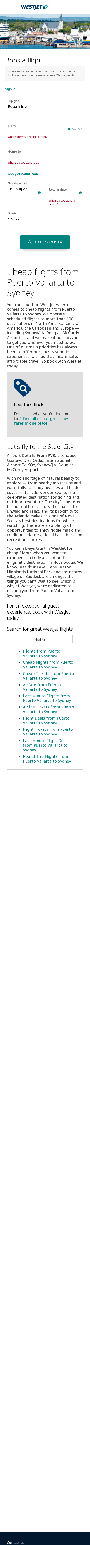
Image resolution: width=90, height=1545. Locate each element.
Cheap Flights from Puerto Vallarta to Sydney (48, 665)
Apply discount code (23, 174)
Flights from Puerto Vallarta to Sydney (41, 653)
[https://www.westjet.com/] (34, 9)
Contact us (15, 1542)
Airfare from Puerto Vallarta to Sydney (42, 687)
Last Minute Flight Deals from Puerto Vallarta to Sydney (46, 745)
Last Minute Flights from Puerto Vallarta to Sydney (47, 698)
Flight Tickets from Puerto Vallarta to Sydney (48, 732)
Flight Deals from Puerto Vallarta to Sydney (46, 720)
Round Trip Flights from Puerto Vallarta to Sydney (47, 759)
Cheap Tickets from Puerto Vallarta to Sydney (48, 676)
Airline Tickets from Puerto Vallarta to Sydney (48, 709)
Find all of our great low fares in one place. (41, 421)
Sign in (10, 89)
